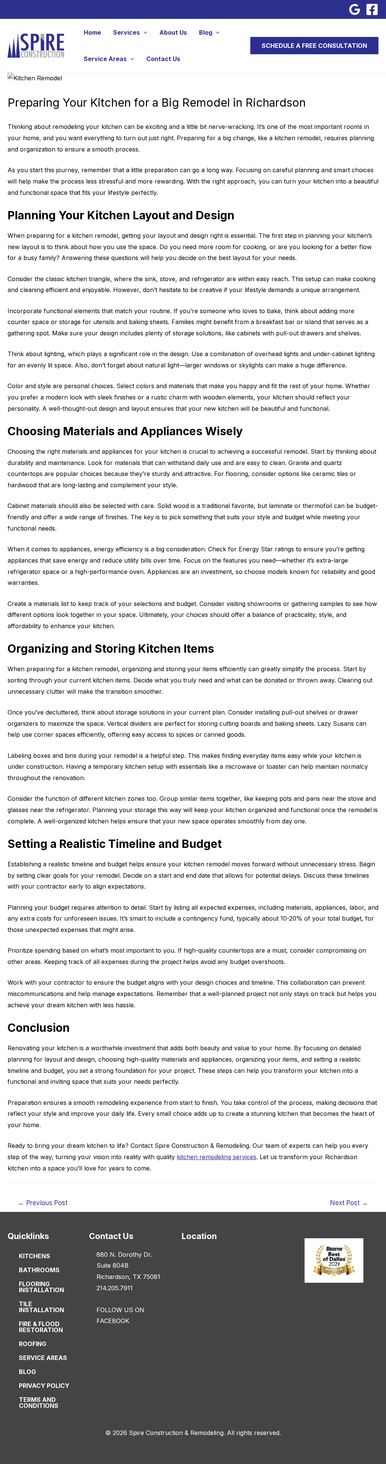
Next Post (349, 1203)
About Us (173, 32)
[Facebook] (372, 9)
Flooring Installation (41, 1287)
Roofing (32, 1344)
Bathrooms (39, 1270)
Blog (205, 32)
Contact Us (163, 59)
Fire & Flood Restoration (41, 1327)
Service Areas (105, 59)
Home (92, 32)
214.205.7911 (114, 1288)
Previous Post (42, 1203)
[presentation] (143, 32)
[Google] (354, 9)
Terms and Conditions (38, 1402)
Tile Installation (41, 1307)
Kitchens (34, 1256)
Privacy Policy (44, 1385)
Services (126, 32)
